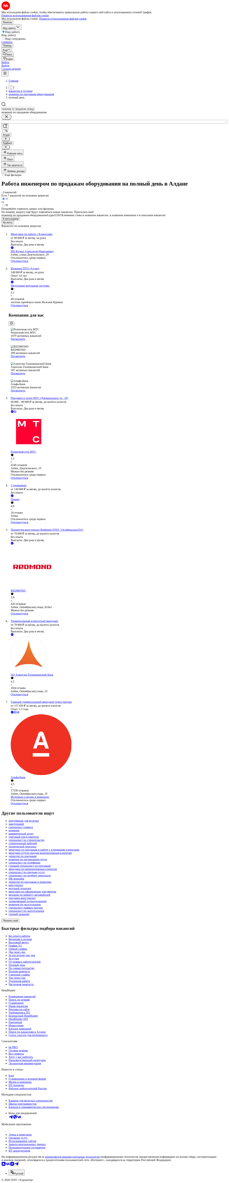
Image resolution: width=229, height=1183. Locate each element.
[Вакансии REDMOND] (118, 567)
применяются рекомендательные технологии (72, 1156)
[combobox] (18, 109)
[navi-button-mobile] (5, 73)
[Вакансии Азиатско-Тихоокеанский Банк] (118, 655)
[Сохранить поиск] (5, 126)
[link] (7, 54)
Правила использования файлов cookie (63, 18)
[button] (5, 62)
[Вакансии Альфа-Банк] (118, 745)
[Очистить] (6, 117)
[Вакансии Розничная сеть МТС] (118, 432)
